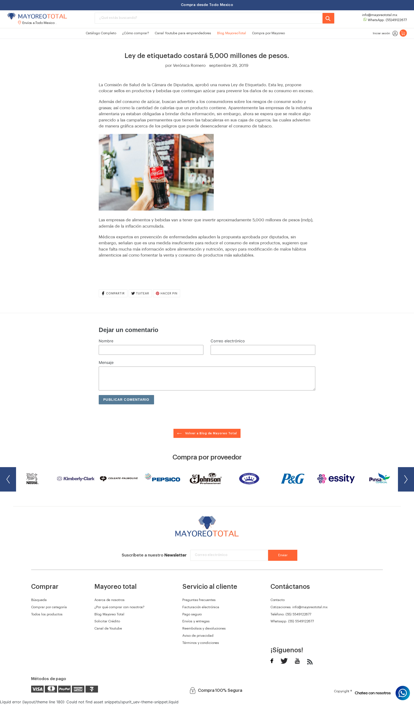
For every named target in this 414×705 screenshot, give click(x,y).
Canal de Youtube (108, 628)
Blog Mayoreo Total (109, 614)
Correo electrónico (228, 340)
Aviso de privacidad (197, 635)
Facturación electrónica (200, 607)
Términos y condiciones (200, 643)
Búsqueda (39, 600)
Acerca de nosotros (109, 600)
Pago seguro (192, 614)
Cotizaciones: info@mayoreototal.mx (299, 607)
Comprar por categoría (49, 607)
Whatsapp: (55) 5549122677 (292, 621)
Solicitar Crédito (107, 621)
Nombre (106, 340)
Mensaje (106, 362)
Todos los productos (47, 614)
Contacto (277, 600)
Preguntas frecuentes (198, 600)
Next (406, 479)
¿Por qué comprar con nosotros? (119, 607)
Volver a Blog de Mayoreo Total (210, 433)
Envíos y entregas (195, 621)
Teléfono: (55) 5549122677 (290, 614)
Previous (8, 479)
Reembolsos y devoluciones (204, 628)
